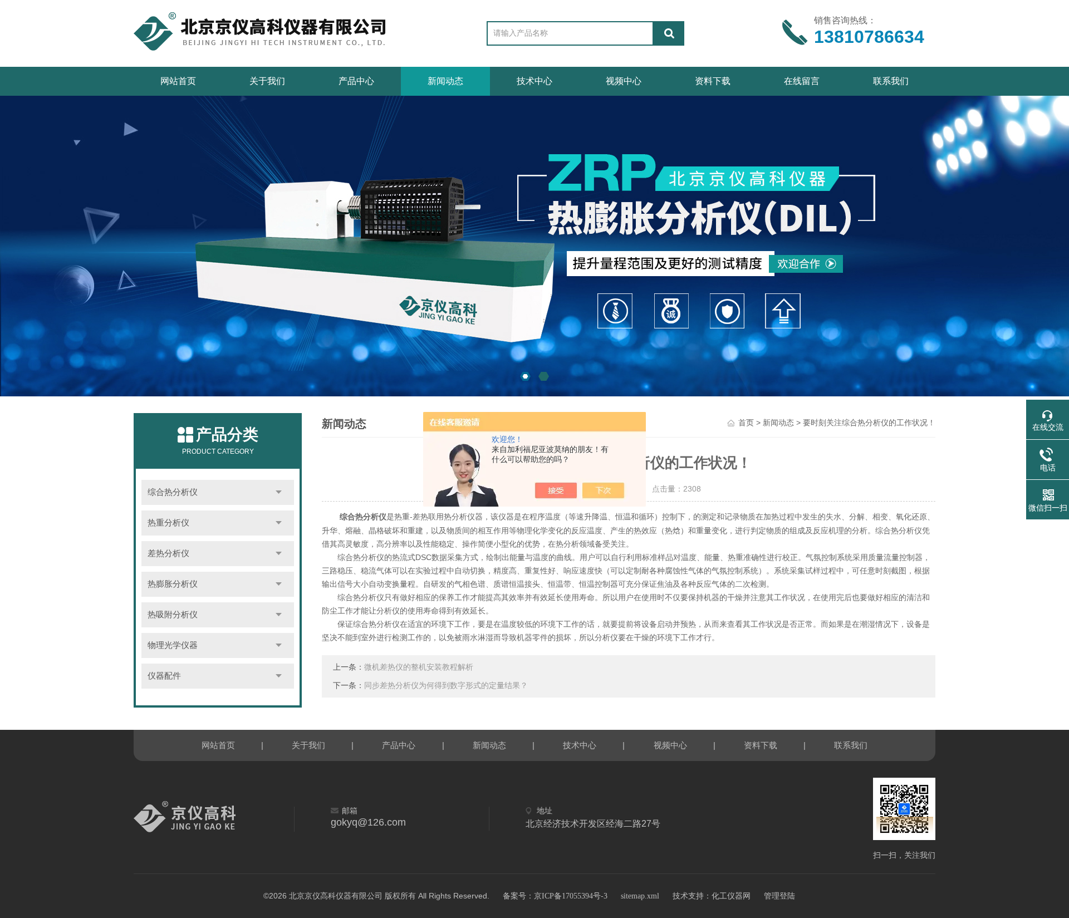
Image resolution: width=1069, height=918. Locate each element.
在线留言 (802, 81)
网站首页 (178, 81)
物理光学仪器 (173, 645)
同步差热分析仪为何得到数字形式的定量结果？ (446, 685)
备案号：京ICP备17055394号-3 (555, 896)
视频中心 (623, 81)
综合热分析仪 (173, 492)
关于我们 (267, 81)
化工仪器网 (731, 896)
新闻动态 (445, 81)
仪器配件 (164, 675)
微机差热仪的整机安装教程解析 (418, 667)
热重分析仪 (168, 522)
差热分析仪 (168, 553)
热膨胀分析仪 (173, 584)
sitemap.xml (640, 896)
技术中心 (534, 81)
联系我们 (891, 81)
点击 (278, 492)
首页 (746, 423)
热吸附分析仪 (173, 614)
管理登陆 (779, 896)
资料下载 (712, 81)
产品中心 (356, 81)
